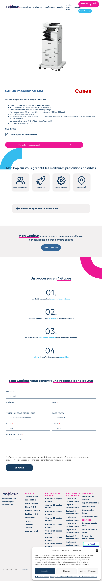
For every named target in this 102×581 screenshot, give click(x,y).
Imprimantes (37, 7)
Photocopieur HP (90, 516)
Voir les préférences (88, 571)
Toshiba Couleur (32, 510)
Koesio (25, 569)
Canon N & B (30, 499)
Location (60, 7)
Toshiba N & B (31, 514)
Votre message (14, 434)
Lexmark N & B (32, 531)
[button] (97, 550)
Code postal (58, 413)
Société (10, 391)
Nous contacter (7, 505)
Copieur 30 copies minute (53, 512)
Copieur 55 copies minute (53, 538)
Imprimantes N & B (90, 502)
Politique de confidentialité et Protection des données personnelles (73, 577)
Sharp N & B (30, 507)
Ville (8, 424)
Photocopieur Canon (88, 511)
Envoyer (19, 468)
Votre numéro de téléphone (20, 413)
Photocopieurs (26, 7)
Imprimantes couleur (88, 497)
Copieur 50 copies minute (53, 532)
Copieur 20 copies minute (53, 499)
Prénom (10, 402)
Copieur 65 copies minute (53, 545)
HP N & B (29, 521)
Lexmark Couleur (29, 525)
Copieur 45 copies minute (53, 525)
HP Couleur (30, 517)
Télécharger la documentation (23, 134)
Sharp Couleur (31, 503)
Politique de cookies (42, 577)
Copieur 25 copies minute (53, 506)
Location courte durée (69, 7)
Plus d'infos (10, 129)
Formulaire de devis (9, 498)
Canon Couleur (31, 496)
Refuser (66, 571)
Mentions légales (8, 501)
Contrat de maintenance (88, 537)
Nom (54, 402)
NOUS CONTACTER (51, 247)
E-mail (55, 424)
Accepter (45, 571)
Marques (78, 7)
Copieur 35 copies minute (53, 519)
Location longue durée (89, 530)
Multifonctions (50, 7)
